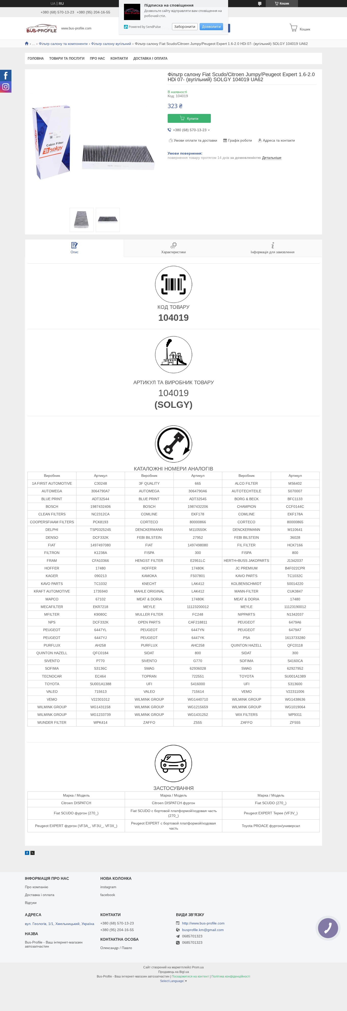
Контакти (119, 58)
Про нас (97, 58)
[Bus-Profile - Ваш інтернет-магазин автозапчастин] (41, 28)
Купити (192, 118)
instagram (108, 887)
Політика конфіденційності (230, 976)
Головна (36, 58)
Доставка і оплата (150, 58)
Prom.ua (198, 967)
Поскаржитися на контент (190, 976)
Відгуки (31, 903)
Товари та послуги (66, 58)
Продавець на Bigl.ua (173, 972)
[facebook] (27, 854)
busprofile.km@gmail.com (203, 930)
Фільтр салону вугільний (111, 44)
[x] (32, 854)
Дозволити (211, 26)
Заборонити (184, 26)
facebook (107, 895)
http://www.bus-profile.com (203, 923)
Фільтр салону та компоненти (63, 44)
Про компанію (36, 887)
